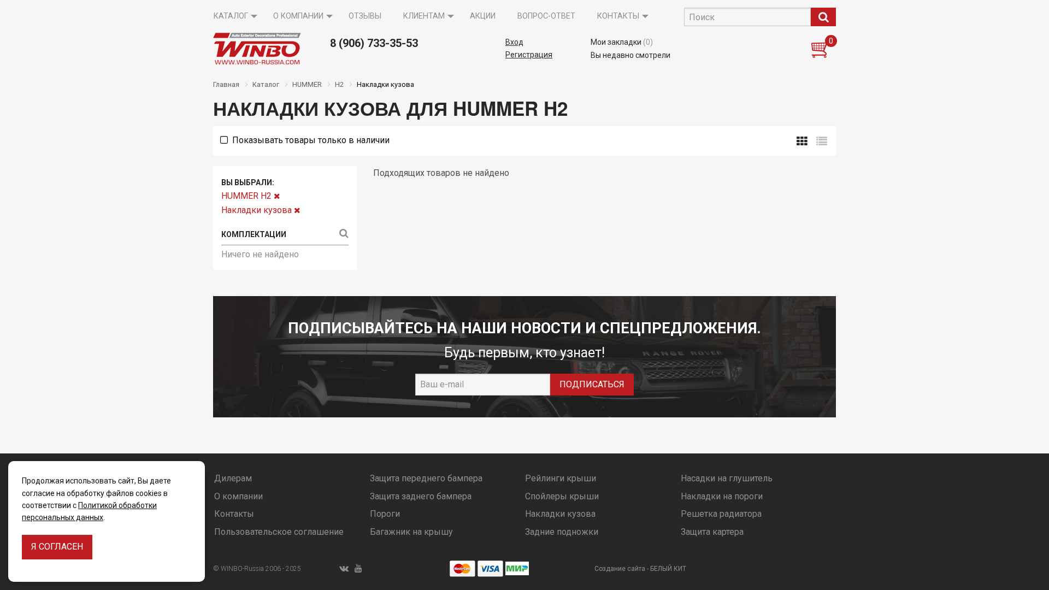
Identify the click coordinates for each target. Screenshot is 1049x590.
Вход (514, 42)
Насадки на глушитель (727, 478)
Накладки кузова (257, 210)
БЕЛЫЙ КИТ (668, 569)
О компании (298, 16)
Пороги (385, 514)
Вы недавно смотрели (630, 55)
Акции (483, 16)
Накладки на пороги (722, 496)
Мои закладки (622, 42)
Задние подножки (561, 532)
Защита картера (712, 532)
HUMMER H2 (247, 196)
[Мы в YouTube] (358, 568)
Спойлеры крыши (562, 496)
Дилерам (233, 478)
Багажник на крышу (411, 532)
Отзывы (365, 16)
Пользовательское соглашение (279, 532)
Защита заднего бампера (421, 496)
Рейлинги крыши (560, 478)
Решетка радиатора (721, 514)
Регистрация (528, 54)
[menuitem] (232, 16)
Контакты (618, 16)
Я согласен (57, 546)
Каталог (231, 16)
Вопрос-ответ (546, 16)
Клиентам (424, 16)
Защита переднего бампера (426, 478)
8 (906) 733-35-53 (374, 43)
